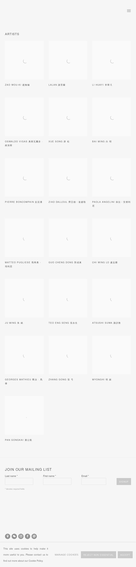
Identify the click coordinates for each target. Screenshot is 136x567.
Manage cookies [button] (67, 554)
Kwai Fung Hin (26, 11)
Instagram (21, 536)
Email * (85, 476)
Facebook (27, 536)
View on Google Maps (7, 536)
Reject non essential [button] (98, 554)
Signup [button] (124, 481)
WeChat (14, 536)
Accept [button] (125, 554)
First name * (49, 476)
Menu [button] (128, 10)
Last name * (11, 476)
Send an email (34, 536)
